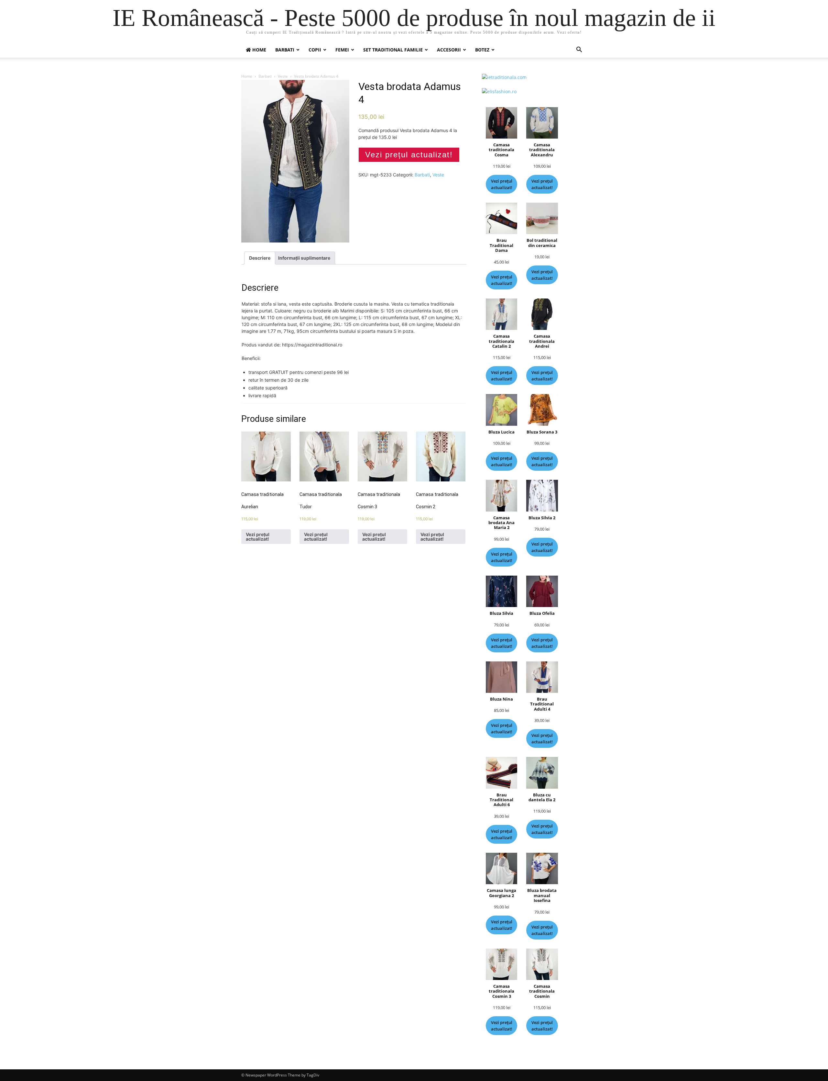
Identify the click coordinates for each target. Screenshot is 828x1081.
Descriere (259, 258)
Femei (342, 50)
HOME (258, 50)
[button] (579, 50)
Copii (315, 50)
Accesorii (449, 50)
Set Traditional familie (393, 50)
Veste (283, 76)
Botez (482, 50)
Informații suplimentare (304, 258)
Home (246, 76)
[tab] (259, 258)
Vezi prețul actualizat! (409, 154)
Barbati (284, 50)
